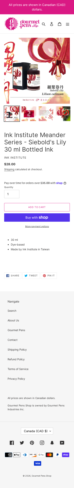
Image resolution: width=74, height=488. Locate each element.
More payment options (37, 226)
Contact (12, 339)
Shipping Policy (17, 349)
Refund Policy (16, 359)
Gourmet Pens (16, 330)
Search (12, 310)
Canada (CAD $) (36, 431)
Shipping (9, 169)
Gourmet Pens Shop (41, 475)
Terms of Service (18, 369)
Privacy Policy (16, 378)
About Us (13, 320)
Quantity (8, 187)
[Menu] (68, 24)
